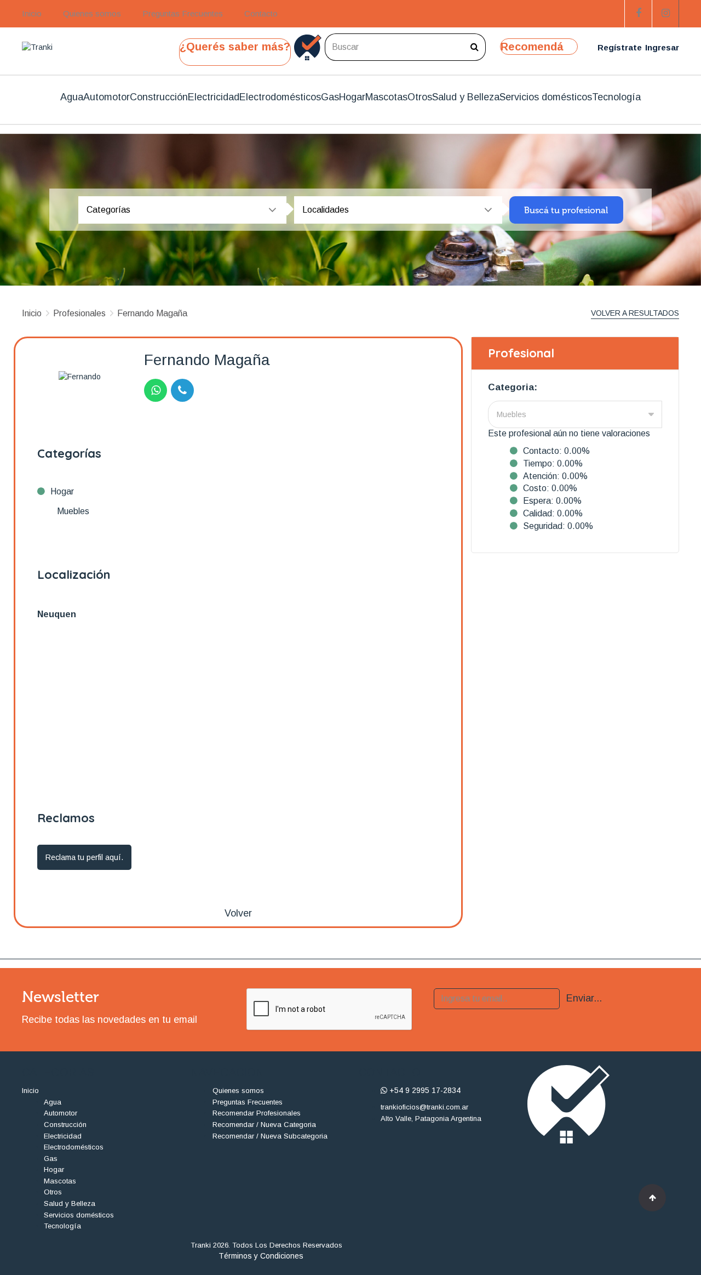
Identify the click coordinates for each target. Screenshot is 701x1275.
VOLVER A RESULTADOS (635, 313)
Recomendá (532, 47)
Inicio (32, 13)
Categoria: (512, 387)
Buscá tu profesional (566, 210)
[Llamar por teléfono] (182, 390)
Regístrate (619, 47)
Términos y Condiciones (261, 1255)
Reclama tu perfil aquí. (84, 857)
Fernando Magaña (152, 313)
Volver (238, 913)
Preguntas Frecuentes (182, 13)
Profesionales (79, 313)
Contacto (261, 13)
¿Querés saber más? (235, 47)
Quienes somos (92, 13)
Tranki (201, 1245)
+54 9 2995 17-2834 (424, 1090)
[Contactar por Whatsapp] (155, 390)
